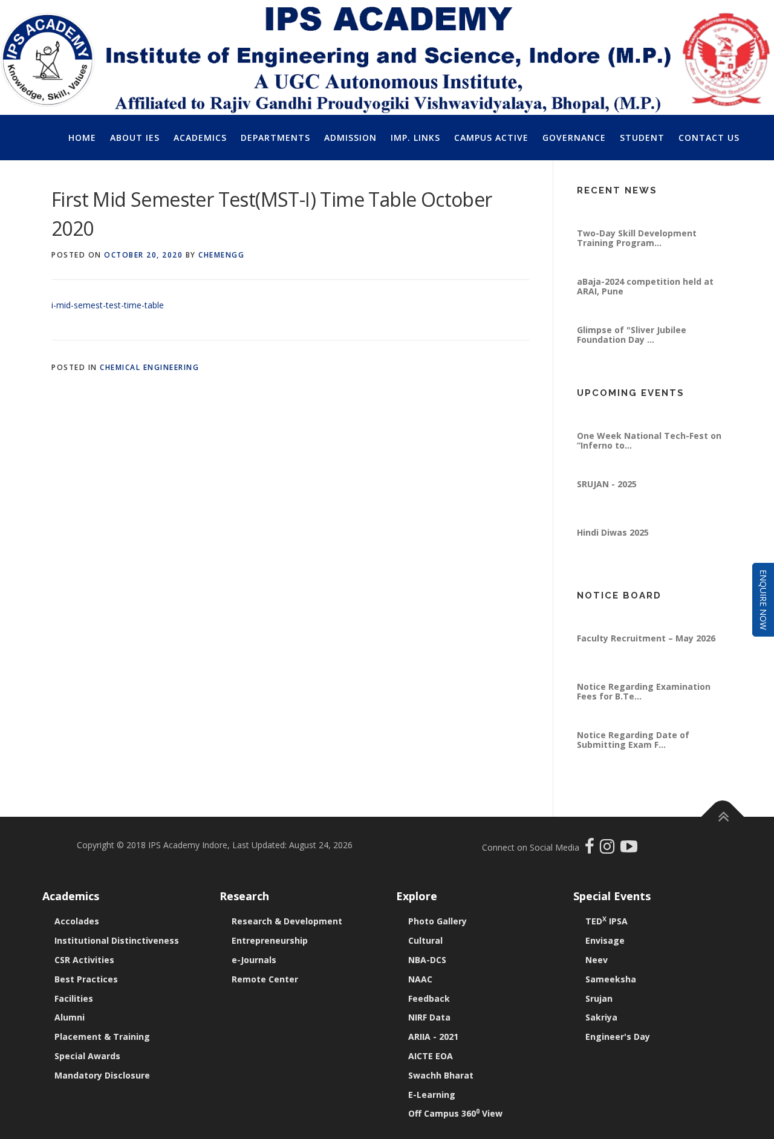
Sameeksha (610, 979)
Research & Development (287, 921)
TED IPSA (606, 921)
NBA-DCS (427, 959)
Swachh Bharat (440, 1075)
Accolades (76, 921)
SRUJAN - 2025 (607, 497)
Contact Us (709, 137)
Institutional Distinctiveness (116, 940)
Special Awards (87, 1056)
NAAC (420, 979)
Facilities (73, 998)
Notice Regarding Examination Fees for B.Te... (644, 704)
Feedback (429, 998)
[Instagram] (610, 849)
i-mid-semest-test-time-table (107, 305)
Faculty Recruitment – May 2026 (646, 651)
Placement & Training (102, 1036)
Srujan (599, 998)
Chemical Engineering (149, 367)
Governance (574, 137)
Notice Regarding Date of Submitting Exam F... (633, 753)
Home (82, 137)
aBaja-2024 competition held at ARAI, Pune (645, 299)
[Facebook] (591, 849)
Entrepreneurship (270, 940)
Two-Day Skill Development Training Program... (637, 251)
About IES (135, 137)
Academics (200, 137)
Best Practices (86, 979)
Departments (275, 137)
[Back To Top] (722, 817)
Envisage (605, 940)
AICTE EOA (430, 1056)
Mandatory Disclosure (102, 1075)
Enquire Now (763, 600)
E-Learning (431, 1094)
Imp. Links (415, 137)
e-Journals (254, 959)
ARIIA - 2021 (433, 1036)
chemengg (221, 255)
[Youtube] (628, 849)
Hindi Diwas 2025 (613, 545)
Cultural (425, 940)
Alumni (69, 1017)
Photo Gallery (437, 921)
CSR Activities (84, 959)
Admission (350, 137)
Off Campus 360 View (455, 1113)
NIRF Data (429, 1017)
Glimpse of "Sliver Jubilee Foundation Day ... (631, 348)
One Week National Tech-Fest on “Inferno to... (649, 453)
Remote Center (265, 979)
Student (642, 137)
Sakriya (601, 1017)
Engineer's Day (617, 1036)
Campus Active (491, 137)
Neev (596, 959)
